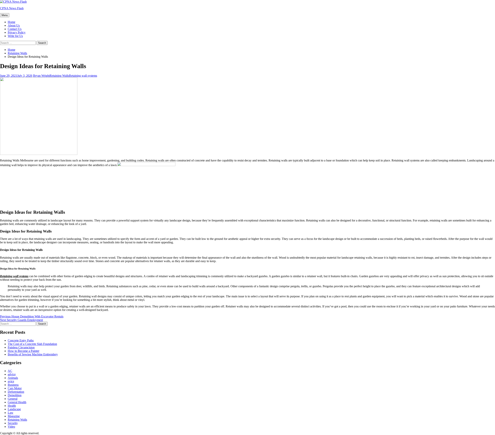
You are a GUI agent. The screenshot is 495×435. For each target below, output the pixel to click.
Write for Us (15, 36)
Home (11, 22)
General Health (17, 402)
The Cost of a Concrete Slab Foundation (32, 344)
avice (11, 381)
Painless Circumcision (21, 347)
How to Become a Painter (23, 351)
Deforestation (16, 391)
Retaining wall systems (83, 75)
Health (12, 405)
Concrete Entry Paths (21, 340)
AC (10, 370)
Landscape (14, 409)
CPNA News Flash (12, 8)
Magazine (14, 416)
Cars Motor (15, 388)
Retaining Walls (59, 75)
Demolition (14, 395)
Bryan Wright (41, 75)
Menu (5, 15)
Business (13, 384)
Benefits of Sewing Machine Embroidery (33, 354)
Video (11, 426)
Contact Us (14, 29)
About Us (14, 25)
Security (13, 423)
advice (12, 374)
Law (10, 412)
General (12, 398)
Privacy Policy (17, 32)
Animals (13, 377)
